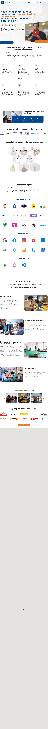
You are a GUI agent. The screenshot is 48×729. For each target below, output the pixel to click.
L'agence (41, 2)
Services (29, 2)
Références (35, 2)
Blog (46, 2)
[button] (43, 398)
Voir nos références (23, 424)
